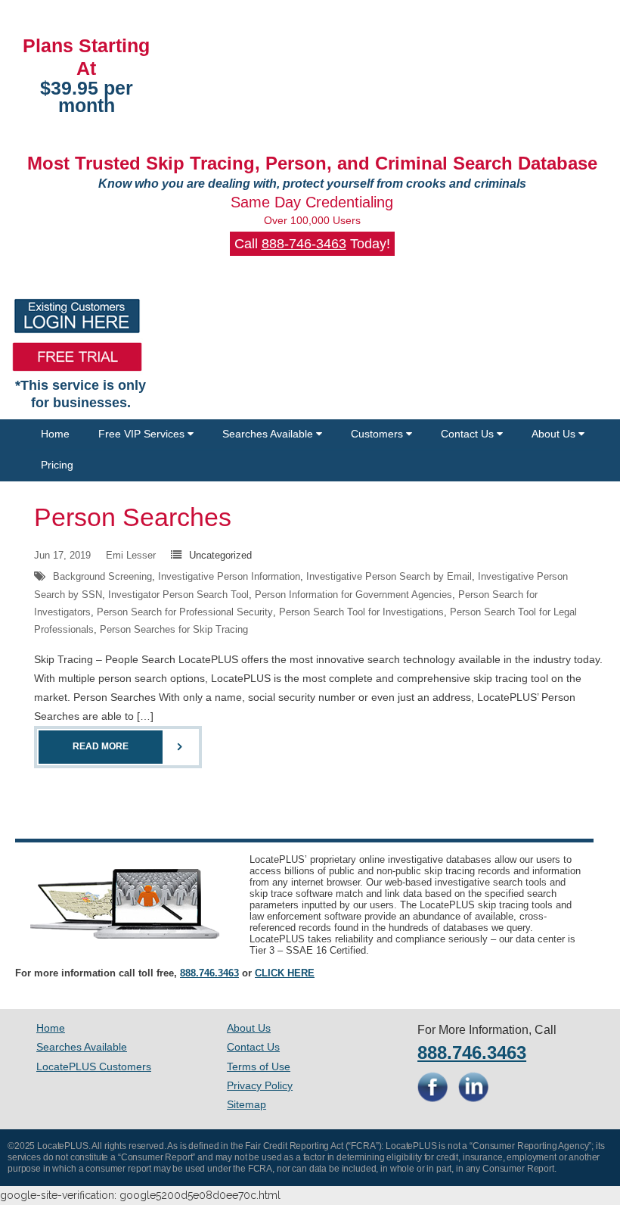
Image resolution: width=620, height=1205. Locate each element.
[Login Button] (77, 316)
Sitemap (246, 1104)
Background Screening (102, 576)
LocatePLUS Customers (93, 1066)
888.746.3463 (209, 973)
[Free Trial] (77, 356)
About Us (555, 434)
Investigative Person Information (229, 576)
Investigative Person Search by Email (389, 576)
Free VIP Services (143, 434)
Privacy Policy (260, 1085)
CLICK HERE (285, 973)
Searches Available (269, 434)
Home (55, 434)
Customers (378, 434)
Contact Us (469, 434)
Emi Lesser (131, 555)
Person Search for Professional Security (185, 612)
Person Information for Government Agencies (353, 594)
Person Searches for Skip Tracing (174, 629)
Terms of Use (258, 1066)
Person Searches (132, 517)
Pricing (57, 465)
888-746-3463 (304, 243)
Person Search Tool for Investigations (361, 612)
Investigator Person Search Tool (178, 594)
